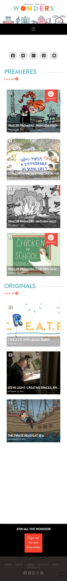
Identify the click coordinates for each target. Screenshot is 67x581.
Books (8, 564)
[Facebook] (25, 572)
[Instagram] (37, 572)
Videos (30, 564)
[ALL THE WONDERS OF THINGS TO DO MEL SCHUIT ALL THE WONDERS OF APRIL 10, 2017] (0, 503)
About (55, 564)
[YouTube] (33, 572)
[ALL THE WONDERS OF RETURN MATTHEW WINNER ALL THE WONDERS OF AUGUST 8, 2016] (3, 503)
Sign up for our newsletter (33, 542)
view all (9, 79)
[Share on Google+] (33, 55)
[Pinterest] (41, 572)
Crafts (19, 564)
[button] (33, 29)
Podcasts (43, 564)
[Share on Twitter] (23, 55)
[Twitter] (29, 572)
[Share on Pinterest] (44, 55)
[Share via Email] (54, 55)
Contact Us (33, 567)
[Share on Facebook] (13, 55)
